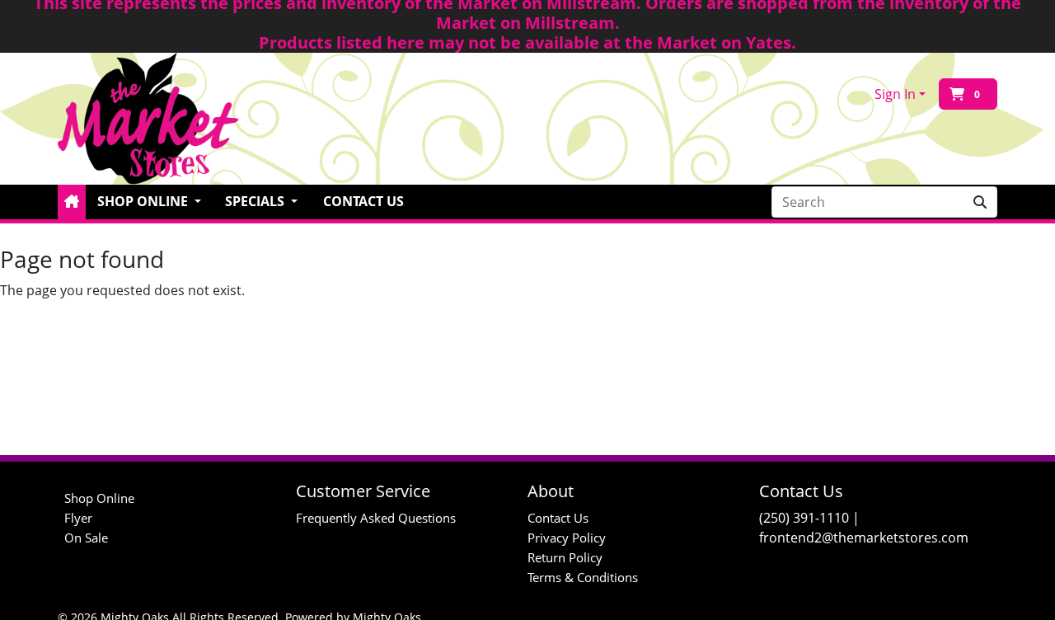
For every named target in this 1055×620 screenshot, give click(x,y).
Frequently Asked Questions (376, 518)
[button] (72, 202)
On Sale (86, 537)
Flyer (78, 518)
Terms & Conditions (583, 577)
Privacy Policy (567, 537)
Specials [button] (256, 201)
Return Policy (565, 557)
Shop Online (99, 498)
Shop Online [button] (144, 201)
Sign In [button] (895, 94)
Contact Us (363, 201)
